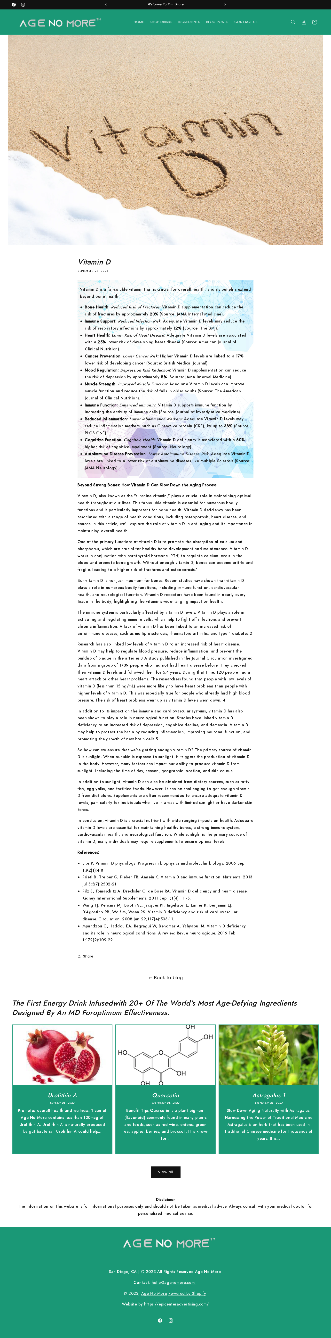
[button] (293, 22)
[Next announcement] (225, 4)
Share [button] (88, 956)
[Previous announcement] (106, 4)
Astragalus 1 (268, 1095)
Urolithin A (62, 1095)
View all (165, 1171)
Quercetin (165, 1095)
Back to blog (168, 978)
